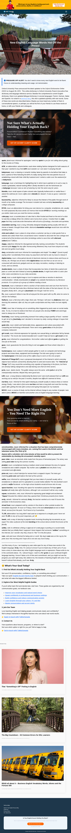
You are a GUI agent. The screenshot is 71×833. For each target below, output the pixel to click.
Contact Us (6, 809)
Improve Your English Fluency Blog (11, 807)
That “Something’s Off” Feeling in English (19, 687)
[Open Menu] (66, 11)
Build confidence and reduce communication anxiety (24, 598)
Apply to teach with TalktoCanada (17, 617)
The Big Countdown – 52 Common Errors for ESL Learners (26, 735)
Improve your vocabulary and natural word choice (23, 593)
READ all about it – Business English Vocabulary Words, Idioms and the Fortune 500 (31, 784)
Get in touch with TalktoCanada (16, 630)
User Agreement (7, 812)
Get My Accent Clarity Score (23, 143)
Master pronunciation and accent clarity (20, 603)
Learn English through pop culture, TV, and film (22, 601)
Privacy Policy (7, 811)
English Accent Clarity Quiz (23, 576)
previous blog (26, 98)
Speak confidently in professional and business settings (26, 595)
